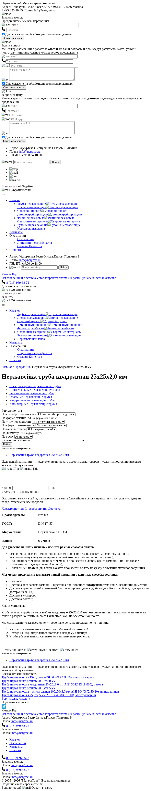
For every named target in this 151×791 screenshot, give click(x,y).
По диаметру (10, 432)
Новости (15, 249)
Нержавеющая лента (31, 228)
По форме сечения (14, 418)
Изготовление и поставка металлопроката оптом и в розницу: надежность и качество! (59, 714)
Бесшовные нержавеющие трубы (31, 393)
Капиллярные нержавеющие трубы (33, 404)
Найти (55, 162)
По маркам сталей (14, 429)
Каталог (14, 200)
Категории (9, 440)
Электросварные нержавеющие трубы (35, 386)
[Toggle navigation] (3, 194)
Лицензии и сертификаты (34, 242)
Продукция (22, 367)
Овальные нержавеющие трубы (30, 396)
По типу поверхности (16, 421)
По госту (8, 436)
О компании (25, 239)
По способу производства (19, 414)
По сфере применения (16, 425)
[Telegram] (75, 706)
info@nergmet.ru (30, 151)
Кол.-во (7, 487)
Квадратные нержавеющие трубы (32, 400)
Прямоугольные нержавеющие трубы (34, 389)
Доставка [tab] (54, 508)
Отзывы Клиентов (29, 246)
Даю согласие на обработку (24, 34)
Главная (7, 367)
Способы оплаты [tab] (36, 508)
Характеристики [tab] (13, 508)
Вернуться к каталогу (16, 698)
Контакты (16, 232)
